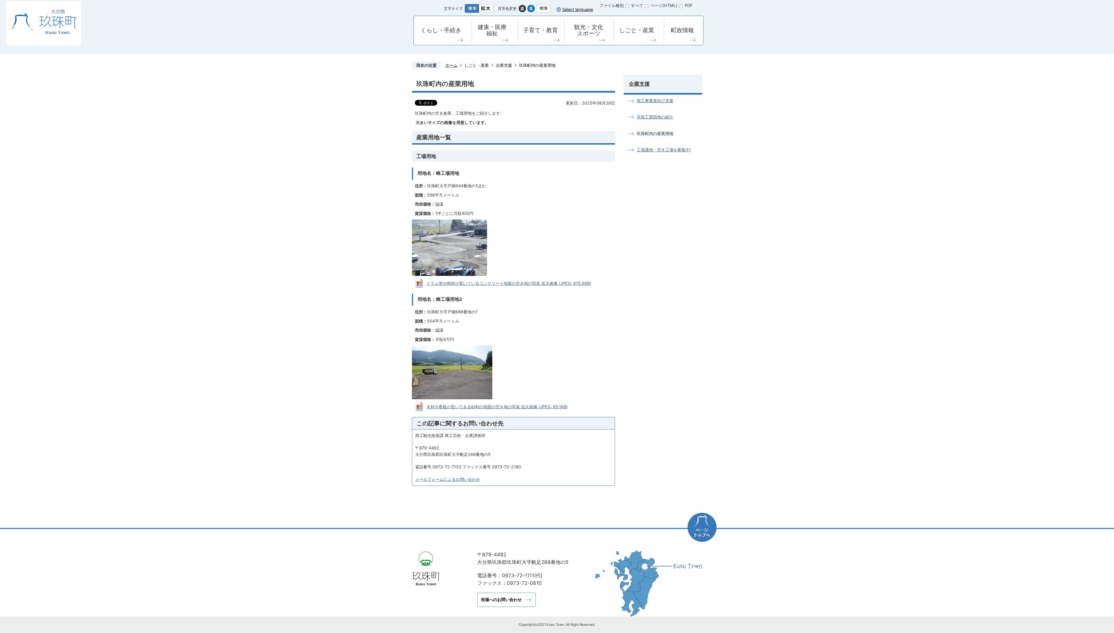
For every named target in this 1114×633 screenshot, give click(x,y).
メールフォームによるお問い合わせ (447, 479)
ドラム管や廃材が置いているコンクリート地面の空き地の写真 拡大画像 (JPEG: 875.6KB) (508, 283)
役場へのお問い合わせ (501, 599)
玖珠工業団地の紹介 (655, 116)
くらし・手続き (441, 30)
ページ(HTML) (663, 5)
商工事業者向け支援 (655, 100)
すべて (637, 5)
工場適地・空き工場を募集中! (664, 149)
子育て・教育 (540, 30)
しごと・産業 (636, 30)
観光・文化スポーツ (588, 30)
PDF (688, 5)
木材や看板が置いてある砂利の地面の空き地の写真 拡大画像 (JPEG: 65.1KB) (497, 406)
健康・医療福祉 (492, 30)
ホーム (451, 65)
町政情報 (682, 30)
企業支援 (504, 65)
